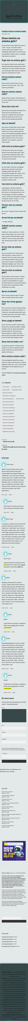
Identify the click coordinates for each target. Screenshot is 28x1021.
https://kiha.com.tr (5, 771)
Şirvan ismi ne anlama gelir (8, 422)
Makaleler (8, 382)
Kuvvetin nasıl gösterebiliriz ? (8, 825)
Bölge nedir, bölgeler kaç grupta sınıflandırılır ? (11, 814)
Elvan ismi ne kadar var (8, 392)
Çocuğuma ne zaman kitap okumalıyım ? (10, 803)
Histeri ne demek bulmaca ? (8, 806)
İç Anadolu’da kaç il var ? (7, 799)
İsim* (3, 725)
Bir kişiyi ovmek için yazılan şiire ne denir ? (11, 818)
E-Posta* (4, 732)
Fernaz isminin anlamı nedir (8, 410)
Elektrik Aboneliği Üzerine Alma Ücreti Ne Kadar (13, 448)
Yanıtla (10, 494)
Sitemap (12, 771)
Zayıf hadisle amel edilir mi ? (8, 821)
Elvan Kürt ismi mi (20, 398)
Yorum (3, 707)
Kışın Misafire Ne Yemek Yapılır (8, 946)
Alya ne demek (6, 386)
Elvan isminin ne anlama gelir (9, 395)
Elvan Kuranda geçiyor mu (8, 398)
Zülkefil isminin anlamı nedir (9, 431)
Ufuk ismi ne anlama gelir (8, 425)
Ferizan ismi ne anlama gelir (9, 407)
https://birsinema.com (6, 769)
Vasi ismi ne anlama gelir (8, 428)
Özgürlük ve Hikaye (14, 16)
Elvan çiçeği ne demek (17, 389)
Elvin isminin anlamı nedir (8, 401)
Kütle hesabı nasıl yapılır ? (7, 791)
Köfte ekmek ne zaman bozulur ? (9, 810)
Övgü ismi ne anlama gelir (8, 413)
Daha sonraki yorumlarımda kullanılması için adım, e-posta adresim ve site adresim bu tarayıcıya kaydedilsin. (13, 749)
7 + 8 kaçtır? (5, 753)
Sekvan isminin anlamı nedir (9, 416)
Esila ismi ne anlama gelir (8, 404)
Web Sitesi (4, 739)
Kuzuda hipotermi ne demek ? (8, 795)
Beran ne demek (6, 389)
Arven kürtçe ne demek (16, 386)
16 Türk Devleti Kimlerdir (7, 941)
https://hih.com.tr (16, 769)
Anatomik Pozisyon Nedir (7, 936)
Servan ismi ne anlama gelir (9, 419)
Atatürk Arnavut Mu (8, 441)
